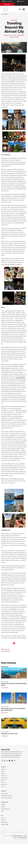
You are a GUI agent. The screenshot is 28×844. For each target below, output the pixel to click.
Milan (2, 773)
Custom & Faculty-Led (6, 797)
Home (2, 14)
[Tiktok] (4, 761)
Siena (2, 780)
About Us (3, 818)
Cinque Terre (4, 778)
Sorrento (3, 775)
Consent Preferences (22, 837)
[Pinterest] (14, 761)
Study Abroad (4, 793)
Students (3, 804)
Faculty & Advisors (5, 809)
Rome (2, 771)
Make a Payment (5, 822)
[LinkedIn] (12, 761)
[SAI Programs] (5, 9)
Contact (3, 820)
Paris (2, 786)
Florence (14, 20)
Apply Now (7, 4)
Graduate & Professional (6, 795)
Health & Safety (4, 824)
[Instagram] (2, 761)
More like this (4, 666)
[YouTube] (9, 761)
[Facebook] (7, 761)
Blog (6, 14)
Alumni (2, 811)
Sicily (2, 782)
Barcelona (3, 784)
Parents (3, 806)
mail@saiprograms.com (17, 835)
